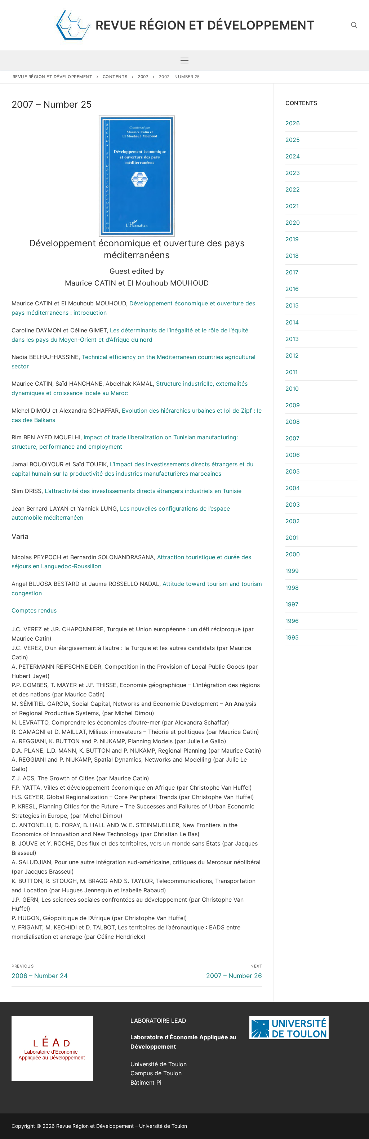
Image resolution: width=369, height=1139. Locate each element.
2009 (292, 405)
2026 (292, 123)
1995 (292, 637)
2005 (292, 471)
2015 (292, 305)
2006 (292, 454)
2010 (292, 388)
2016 (292, 288)
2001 (292, 537)
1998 (292, 587)
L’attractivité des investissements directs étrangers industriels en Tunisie (143, 490)
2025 (292, 139)
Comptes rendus (34, 610)
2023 (292, 172)
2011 (291, 372)
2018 (292, 255)
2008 (292, 421)
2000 (292, 554)
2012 (292, 355)
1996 (292, 620)
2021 (292, 206)
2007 (292, 438)
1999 (292, 570)
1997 (291, 604)
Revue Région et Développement (205, 25)
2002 (292, 521)
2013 (292, 338)
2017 (291, 272)
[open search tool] (354, 25)
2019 (292, 239)
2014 (292, 322)
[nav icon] (184, 60)
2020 (292, 222)
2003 (292, 504)
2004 (292, 488)
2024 (292, 156)
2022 (292, 189)
